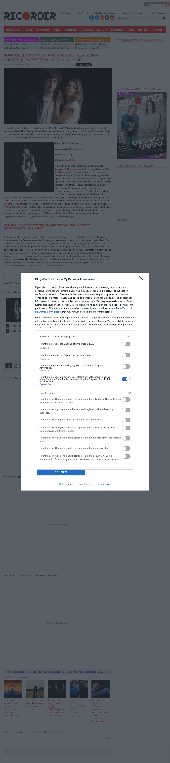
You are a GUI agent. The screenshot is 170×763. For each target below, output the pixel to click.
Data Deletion (66, 484)
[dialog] (85, 381)
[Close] (142, 279)
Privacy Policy (104, 484)
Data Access (85, 484)
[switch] (126, 344)
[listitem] (85, 336)
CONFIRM (61, 472)
